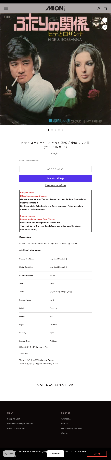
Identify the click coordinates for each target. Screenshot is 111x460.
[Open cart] (105, 8)
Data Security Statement (72, 428)
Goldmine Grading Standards (20, 423)
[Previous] (42, 129)
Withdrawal (55, 453)
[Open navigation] (6, 8)
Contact (64, 433)
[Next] (68, 129)
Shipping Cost (13, 418)
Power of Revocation (16, 428)
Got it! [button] (97, 454)
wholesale (66, 418)
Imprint (64, 423)
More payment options (55, 185)
